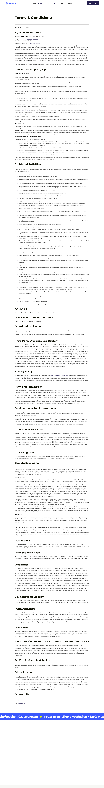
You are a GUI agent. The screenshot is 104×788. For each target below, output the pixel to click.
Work (49, 3)
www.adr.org (24, 486)
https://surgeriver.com (32, 39)
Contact (69, 3)
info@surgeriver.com (35, 43)
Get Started (93, 3)
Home (34, 3)
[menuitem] (34, 3)
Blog (62, 3)
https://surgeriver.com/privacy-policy (59, 375)
